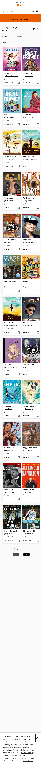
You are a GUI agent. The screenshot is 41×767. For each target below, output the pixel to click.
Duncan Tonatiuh (10, 284)
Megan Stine (28, 326)
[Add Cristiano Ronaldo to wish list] (38, 540)
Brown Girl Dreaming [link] (30, 156)
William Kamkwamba (11, 159)
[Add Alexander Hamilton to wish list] (38, 499)
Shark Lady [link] (8, 406)
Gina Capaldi (9, 450)
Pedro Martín (28, 284)
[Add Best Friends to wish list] (38, 83)
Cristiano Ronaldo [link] (29, 531)
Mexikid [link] (25, 281)
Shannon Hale (29, 76)
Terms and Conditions (10, 739)
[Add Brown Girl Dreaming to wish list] (38, 166)
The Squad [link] (7, 73)
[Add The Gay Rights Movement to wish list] (18, 249)
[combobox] (16, 11)
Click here (14, 19)
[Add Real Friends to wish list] (18, 124)
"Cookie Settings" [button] (27, 753)
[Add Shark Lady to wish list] (18, 416)
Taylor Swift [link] (8, 365)
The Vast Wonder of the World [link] (30, 406)
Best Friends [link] (27, 73)
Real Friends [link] (8, 115)
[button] (33, 29)
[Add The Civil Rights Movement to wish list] (38, 374)
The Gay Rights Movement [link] (11, 240)
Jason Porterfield (29, 534)
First (16, 554)
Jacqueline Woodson (31, 159)
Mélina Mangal (29, 409)
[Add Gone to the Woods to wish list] (18, 540)
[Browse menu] (37, 11)
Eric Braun (8, 242)
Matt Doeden (9, 201)
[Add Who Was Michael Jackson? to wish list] (38, 332)
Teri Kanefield (28, 492)
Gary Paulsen (9, 534)
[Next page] (27, 549)
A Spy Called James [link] (30, 448)
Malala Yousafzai (29, 117)
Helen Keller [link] (27, 240)
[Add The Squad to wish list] (18, 83)
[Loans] (33, 12)
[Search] (3, 11)
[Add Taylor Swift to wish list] (18, 374)
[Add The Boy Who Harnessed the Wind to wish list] (18, 166)
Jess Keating (9, 409)
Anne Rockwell (29, 450)
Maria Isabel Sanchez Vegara (12, 367)
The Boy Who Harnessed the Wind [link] (11, 156)
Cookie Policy (28, 761)
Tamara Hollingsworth (31, 242)
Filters (5, 42)
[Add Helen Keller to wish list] (38, 249)
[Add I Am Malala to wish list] (38, 124)
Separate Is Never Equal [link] (11, 281)
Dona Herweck (9, 492)
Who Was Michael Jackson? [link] (30, 323)
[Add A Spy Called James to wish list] (38, 457)
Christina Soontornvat (11, 76)
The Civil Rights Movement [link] (30, 365)
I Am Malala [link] (27, 115)
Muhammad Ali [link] (9, 198)
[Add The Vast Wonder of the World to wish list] (38, 416)
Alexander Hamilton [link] (30, 489)
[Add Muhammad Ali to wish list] (18, 208)
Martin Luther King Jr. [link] (11, 489)
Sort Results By (7, 36)
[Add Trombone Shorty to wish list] (38, 208)
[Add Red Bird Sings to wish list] (18, 457)
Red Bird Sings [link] (9, 448)
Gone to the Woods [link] (10, 531)
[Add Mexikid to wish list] (38, 291)
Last (26, 554)
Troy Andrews (29, 201)
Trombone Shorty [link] (29, 198)
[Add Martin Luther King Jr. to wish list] (18, 499)
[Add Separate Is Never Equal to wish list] (18, 291)
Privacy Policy (27, 739)
